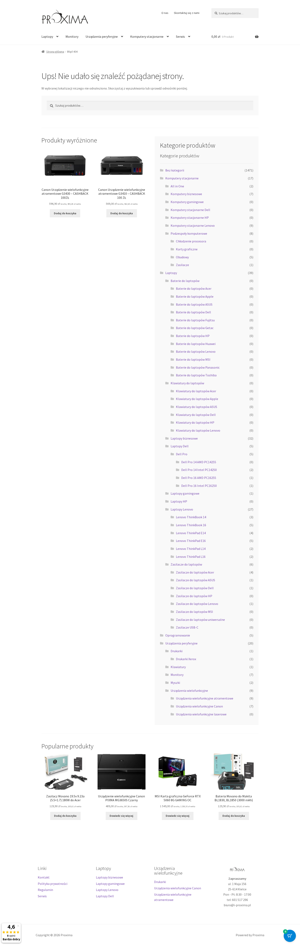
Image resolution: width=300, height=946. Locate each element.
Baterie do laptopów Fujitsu (195, 320)
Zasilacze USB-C (187, 627)
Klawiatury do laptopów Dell (196, 415)
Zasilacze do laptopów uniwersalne (200, 620)
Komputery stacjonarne (146, 36)
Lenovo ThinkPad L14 (191, 549)
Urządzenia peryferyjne (102, 36)
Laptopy (47, 36)
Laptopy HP (179, 501)
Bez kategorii (174, 170)
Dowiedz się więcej (121, 816)
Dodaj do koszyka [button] (65, 213)
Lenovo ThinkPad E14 (191, 533)
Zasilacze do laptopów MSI (194, 612)
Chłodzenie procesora (191, 241)
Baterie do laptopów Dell (193, 312)
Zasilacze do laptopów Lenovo (197, 604)
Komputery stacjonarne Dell (190, 210)
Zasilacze (182, 265)
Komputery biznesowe (186, 194)
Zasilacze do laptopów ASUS (195, 580)
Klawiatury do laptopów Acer (196, 391)
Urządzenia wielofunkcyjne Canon (199, 706)
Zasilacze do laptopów (186, 564)
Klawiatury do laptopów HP (195, 422)
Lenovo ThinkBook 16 (191, 525)
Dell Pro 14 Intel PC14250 (199, 470)
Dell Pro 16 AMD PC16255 (198, 478)
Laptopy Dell (180, 446)
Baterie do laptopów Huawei (196, 344)
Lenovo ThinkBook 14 (191, 517)
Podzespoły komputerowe (189, 233)
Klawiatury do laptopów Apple (197, 399)
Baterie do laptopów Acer (193, 288)
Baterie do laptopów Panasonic (198, 367)
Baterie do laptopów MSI (193, 359)
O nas (164, 13)
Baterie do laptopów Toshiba (196, 375)
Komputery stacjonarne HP (190, 218)
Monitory (72, 36)
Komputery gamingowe (187, 202)
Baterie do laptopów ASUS (194, 304)
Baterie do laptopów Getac (194, 328)
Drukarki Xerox (186, 659)
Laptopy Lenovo (182, 509)
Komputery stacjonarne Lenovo (193, 225)
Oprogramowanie (177, 635)
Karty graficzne (187, 249)
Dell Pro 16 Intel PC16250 (199, 486)
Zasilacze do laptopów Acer (195, 572)
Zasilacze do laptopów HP (194, 596)
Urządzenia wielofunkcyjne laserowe (201, 714)
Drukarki (176, 651)
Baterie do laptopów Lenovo (196, 351)
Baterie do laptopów (185, 281)
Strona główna (55, 51)
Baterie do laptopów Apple (194, 296)
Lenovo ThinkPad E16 (191, 541)
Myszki (175, 683)
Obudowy (182, 257)
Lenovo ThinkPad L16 (191, 557)
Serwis (180, 36)
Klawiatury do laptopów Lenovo (198, 430)
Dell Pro (181, 454)
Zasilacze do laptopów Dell (195, 588)
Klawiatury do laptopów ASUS (196, 407)
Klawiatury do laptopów (187, 383)
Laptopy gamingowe (185, 493)
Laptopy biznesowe (184, 438)
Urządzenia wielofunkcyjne (189, 691)
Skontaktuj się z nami (186, 13)
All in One (177, 186)
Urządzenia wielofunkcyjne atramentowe (204, 698)
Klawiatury (178, 667)
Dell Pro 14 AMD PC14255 (198, 462)
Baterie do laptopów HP (193, 336)
